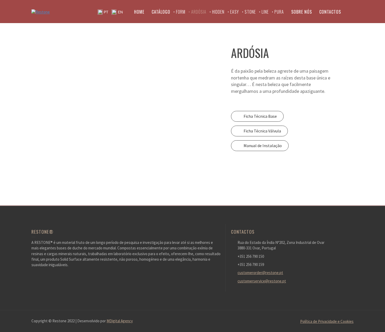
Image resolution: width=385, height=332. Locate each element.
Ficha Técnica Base (260, 116)
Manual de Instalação (263, 145)
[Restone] (40, 11)
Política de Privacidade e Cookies (327, 321)
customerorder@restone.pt (260, 272)
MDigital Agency (120, 320)
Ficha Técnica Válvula (262, 130)
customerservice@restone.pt (262, 281)
